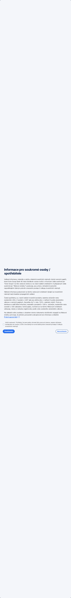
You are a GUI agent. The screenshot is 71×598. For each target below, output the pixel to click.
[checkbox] (35, 324)
